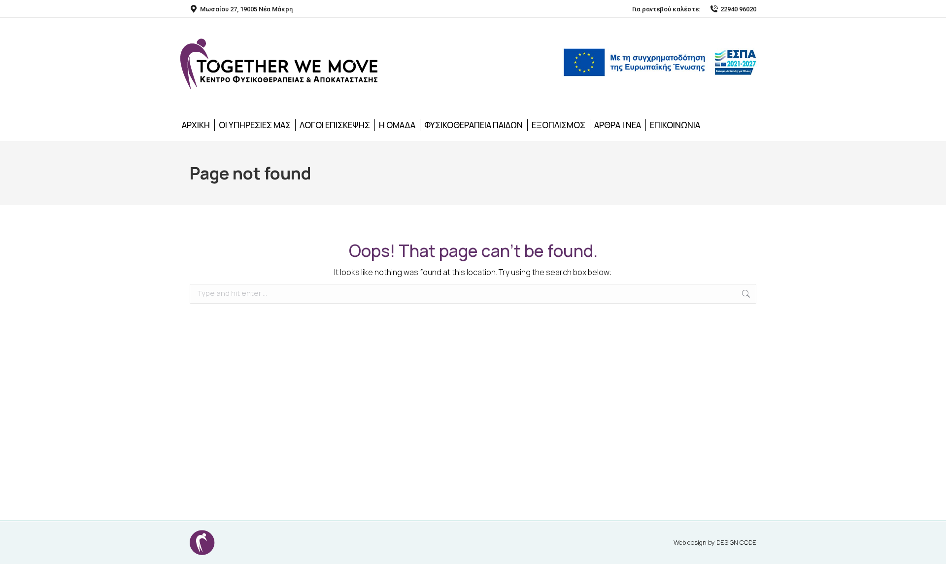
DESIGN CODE (736, 542)
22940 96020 (738, 9)
